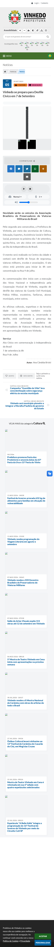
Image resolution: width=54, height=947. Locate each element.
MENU (9, 56)
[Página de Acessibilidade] (46, 30)
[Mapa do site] (41, 30)
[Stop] (30, 189)
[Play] (24, 189)
